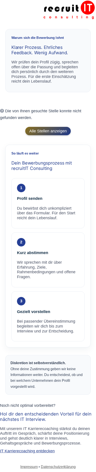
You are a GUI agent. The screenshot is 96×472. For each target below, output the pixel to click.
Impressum (29, 467)
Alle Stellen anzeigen (48, 131)
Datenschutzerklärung (58, 467)
